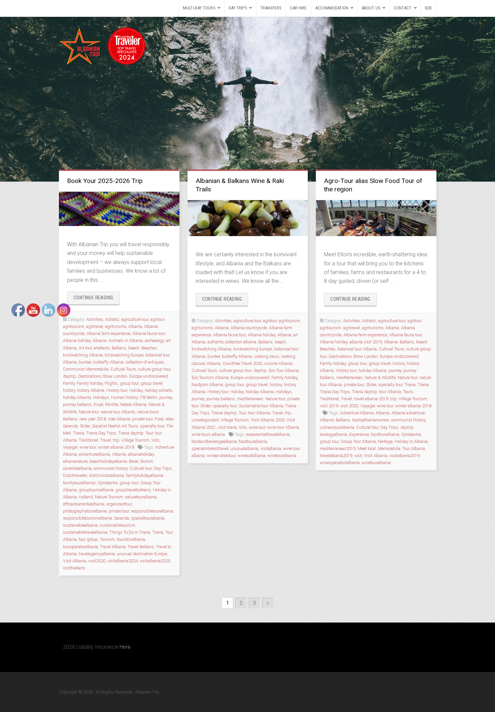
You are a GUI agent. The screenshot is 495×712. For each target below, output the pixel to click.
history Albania (90, 390)
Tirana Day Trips (101, 433)
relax (169, 418)
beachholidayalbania (108, 461)
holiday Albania (260, 391)
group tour (129, 383)
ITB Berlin (148, 397)
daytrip (260, 370)
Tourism (107, 539)
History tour (116, 390)
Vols (156, 440)
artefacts (102, 347)
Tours (408, 391)
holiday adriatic (158, 390)
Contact (403, 7)
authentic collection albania (231, 341)
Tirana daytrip (130, 433)
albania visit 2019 (366, 341)
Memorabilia (389, 448)
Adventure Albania (357, 412)
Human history (124, 397)
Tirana (157, 532)
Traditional (88, 440)
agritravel (94, 326)
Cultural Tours (123, 369)
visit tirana (227, 427)
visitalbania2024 (122, 560)
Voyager (367, 405)
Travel (105, 440)
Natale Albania (133, 404)
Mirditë (111, 404)
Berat (133, 461)
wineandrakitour (221, 455)
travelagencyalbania (97, 553)
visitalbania (270, 448)
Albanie (99, 340)
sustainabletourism (117, 525)
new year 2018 (92, 418)
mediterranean (250, 398)
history (276, 384)
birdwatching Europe (124, 355)
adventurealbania (94, 454)
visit (358, 455)
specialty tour (152, 425)
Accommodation (332, 7)
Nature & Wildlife (380, 377)
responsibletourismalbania (87, 518)
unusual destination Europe (142, 553)
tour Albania (259, 412)
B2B (428, 7)
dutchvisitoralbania (106, 475)
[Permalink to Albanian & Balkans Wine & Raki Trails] (248, 218)
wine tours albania (208, 434)
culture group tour (154, 369)
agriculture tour (134, 319)
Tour (149, 433)
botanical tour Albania (357, 348)
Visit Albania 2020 (268, 419)
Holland (86, 496)
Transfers (271, 7)
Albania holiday (261, 334)
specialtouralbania (147, 518)
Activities (94, 319)
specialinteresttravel (210, 448)
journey (165, 397)
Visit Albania (375, 455)
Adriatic (112, 319)
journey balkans (220, 398)
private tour (142, 418)
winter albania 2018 (116, 447)
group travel (152, 383)
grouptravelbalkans (133, 489)
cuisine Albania (278, 363)
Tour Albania (413, 448)
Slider (205, 405)
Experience (359, 434)
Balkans (119, 347)
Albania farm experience (108, 333)
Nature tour (89, 411)
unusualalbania (244, 448)
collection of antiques (145, 362)
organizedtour (119, 504)
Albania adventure (408, 412)
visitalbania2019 (404, 455)
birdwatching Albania (211, 348)
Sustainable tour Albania (261, 405)
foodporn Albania (207, 384)
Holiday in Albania (411, 441)
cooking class (266, 356)
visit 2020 (349, 405)
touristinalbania (131, 539)
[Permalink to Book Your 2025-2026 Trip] (119, 209)
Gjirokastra (108, 482)
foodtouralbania (253, 441)
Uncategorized (205, 419)
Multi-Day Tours (199, 7)
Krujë (98, 404)
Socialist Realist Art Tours (115, 425)
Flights (111, 383)
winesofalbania (251, 455)
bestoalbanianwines (370, 419)
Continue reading (96, 299)
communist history (111, 468)
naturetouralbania (141, 496)
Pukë (159, 418)
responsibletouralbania (152, 511)
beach (133, 347)
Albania (135, 326)
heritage (385, 441)
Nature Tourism (109, 496)
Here (125, 647)
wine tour (87, 447)
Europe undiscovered (148, 376)
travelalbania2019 (336, 455)
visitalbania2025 (155, 560)
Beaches (149, 347)
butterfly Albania (108, 362)
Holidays (101, 397)
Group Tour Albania (358, 441)
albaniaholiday (141, 454)
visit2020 (96, 560)
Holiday (136, 390)
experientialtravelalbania (268, 434)
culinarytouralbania (337, 427)
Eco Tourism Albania (210, 377)
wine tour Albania (283, 427)
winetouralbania (281, 455)
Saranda (121, 518)
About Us (371, 7)
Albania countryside (249, 327)
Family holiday (90, 383)
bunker (213, 356)
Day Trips (238, 7)
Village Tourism (135, 440)
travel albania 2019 (371, 398)
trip (116, 440)
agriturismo (115, 326)
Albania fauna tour (148, 333)
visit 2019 (329, 405)
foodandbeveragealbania (214, 441)
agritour (157, 319)
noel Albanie (119, 418)
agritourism (289, 320)
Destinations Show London (102, 376)
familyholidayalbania (144, 475)
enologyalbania (333, 434)
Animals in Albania (125, 340)
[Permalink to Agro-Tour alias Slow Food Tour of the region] (376, 218)
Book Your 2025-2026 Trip (105, 181)
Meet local (367, 448)
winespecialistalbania (340, 462)
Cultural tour (141, 468)
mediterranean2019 (338, 448)
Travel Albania (113, 546)
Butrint (146, 461)
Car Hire (298, 7)
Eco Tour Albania (284, 370)
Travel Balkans (141, 546)
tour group (88, 539)
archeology (154, 340)
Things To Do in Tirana (129, 532)
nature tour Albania (118, 411)
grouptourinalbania (96, 489)
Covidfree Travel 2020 (242, 363)
